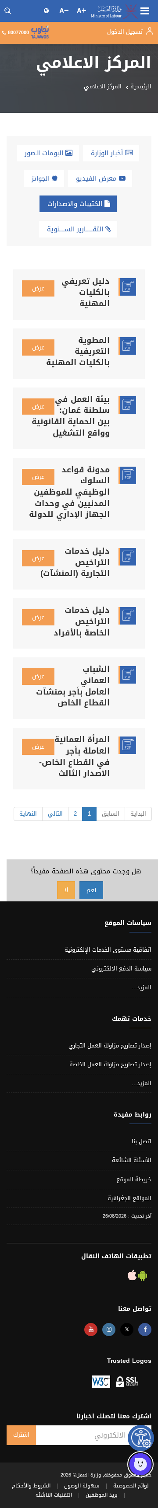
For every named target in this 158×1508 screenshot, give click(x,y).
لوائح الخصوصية (131, 1486)
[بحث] (8, 11)
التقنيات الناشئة (54, 1495)
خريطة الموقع (133, 1179)
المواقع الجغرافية (129, 1198)
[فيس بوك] (144, 1329)
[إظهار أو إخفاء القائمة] (145, 10)
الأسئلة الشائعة (131, 1160)
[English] (47, 10)
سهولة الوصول (82, 1486)
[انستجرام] (108, 1329)
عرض (38, 288)
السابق (110, 813)
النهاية (28, 813)
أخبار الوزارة (108, 153)
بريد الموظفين (102, 1495)
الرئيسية (140, 86)
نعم (91, 890)
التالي (55, 813)
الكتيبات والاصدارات (75, 204)
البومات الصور (45, 153)
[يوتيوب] (90, 1329)
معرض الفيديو (97, 178)
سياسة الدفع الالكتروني (121, 968)
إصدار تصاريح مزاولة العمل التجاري (109, 1045)
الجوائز (42, 178)
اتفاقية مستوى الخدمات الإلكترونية (108, 949)
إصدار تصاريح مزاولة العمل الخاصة (110, 1064)
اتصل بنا (141, 1141)
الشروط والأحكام (31, 1486)
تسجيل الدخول (125, 31)
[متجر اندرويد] (141, 1277)
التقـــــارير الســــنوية (76, 229)
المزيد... (141, 987)
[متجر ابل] (132, 1277)
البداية (138, 813)
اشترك (21, 1435)
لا (66, 890)
